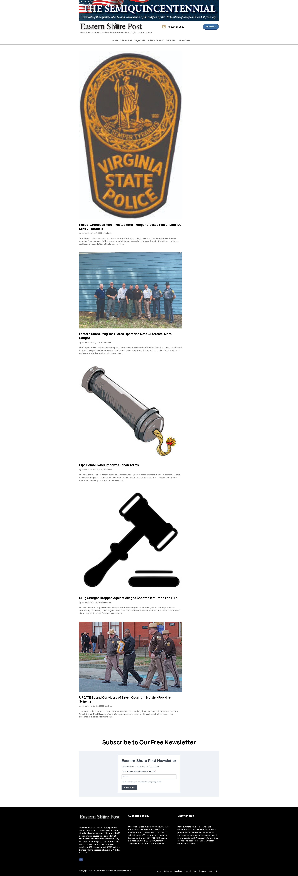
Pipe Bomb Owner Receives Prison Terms (109, 465)
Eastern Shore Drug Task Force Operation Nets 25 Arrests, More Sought (125, 336)
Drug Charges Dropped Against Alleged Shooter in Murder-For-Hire (128, 598)
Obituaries (126, 41)
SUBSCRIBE (129, 787)
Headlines (107, 233)
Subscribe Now (155, 41)
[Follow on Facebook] (81, 859)
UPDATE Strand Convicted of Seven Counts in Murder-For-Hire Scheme (125, 699)
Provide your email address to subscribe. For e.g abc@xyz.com (141, 782)
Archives (170, 41)
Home (115, 41)
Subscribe (211, 26)
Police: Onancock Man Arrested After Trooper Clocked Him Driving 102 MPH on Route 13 (130, 227)
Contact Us (184, 41)
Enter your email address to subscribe (138, 771)
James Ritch (87, 233)
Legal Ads (140, 41)
